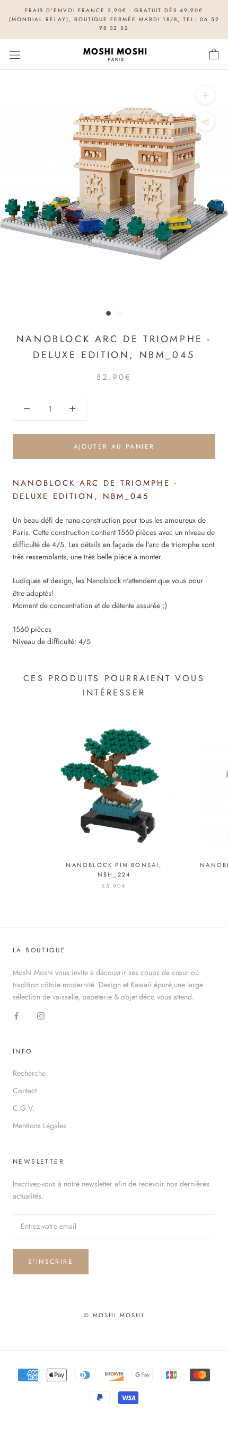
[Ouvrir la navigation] (15, 54)
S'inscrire (50, 1261)
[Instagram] (41, 1015)
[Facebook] (16, 1015)
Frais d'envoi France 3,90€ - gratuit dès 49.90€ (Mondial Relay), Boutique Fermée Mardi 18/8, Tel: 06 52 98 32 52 (114, 19)
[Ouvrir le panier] (213, 54)
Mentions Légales (39, 1125)
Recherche (29, 1073)
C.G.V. (23, 1108)
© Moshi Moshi (114, 1315)
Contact (25, 1090)
